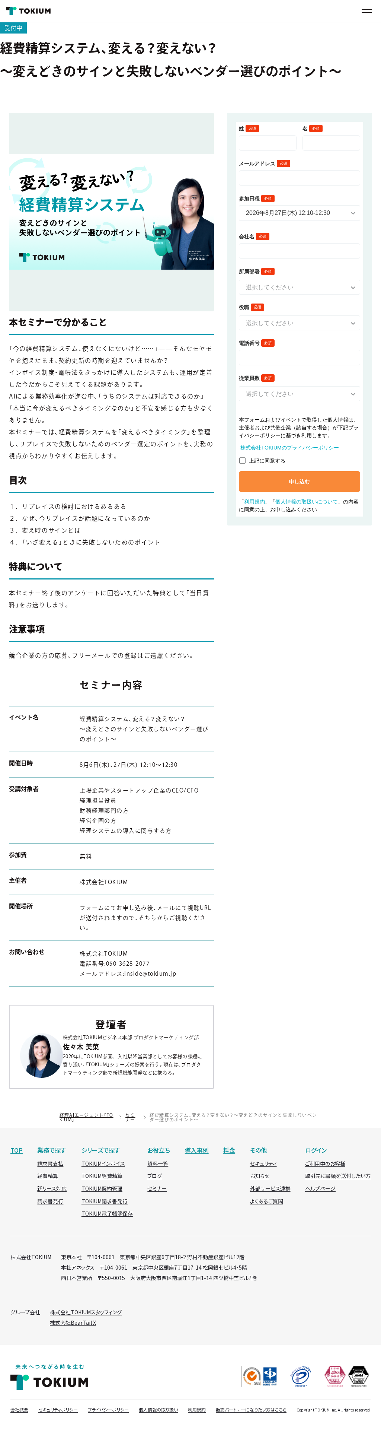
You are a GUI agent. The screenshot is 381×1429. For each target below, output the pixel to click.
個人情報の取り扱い (158, 1409)
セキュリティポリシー (58, 1409)
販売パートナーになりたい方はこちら (251, 1409)
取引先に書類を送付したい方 (338, 1175)
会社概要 (19, 1409)
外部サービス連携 (270, 1188)
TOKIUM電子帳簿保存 (107, 1213)
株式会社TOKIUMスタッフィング (86, 1312)
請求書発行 (50, 1201)
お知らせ (259, 1175)
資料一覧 (157, 1163)
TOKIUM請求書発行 (104, 1201)
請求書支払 (50, 1163)
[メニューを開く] (367, 11)
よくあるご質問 (266, 1201)
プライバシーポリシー (108, 1409)
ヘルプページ (320, 1188)
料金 (229, 1150)
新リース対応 (52, 1188)
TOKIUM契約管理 (101, 1188)
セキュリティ (263, 1163)
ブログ (154, 1175)
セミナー (130, 1117)
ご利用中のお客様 (325, 1163)
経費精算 (47, 1175)
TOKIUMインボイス (103, 1163)
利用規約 (197, 1409)
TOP (16, 1150)
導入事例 (197, 1150)
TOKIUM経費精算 (101, 1175)
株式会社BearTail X (73, 1322)
